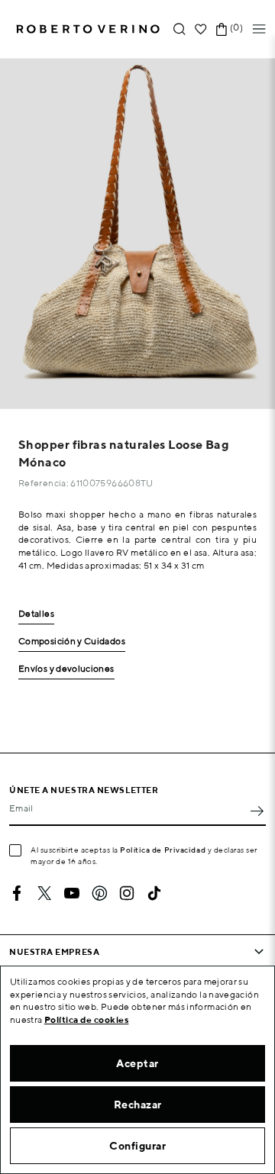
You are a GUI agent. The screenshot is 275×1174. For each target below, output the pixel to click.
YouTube (71, 893)
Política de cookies (86, 1019)
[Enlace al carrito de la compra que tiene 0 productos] (221, 29)
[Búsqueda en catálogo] (179, 29)
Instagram (126, 893)
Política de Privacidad (162, 849)
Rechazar (138, 1104)
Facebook (16, 893)
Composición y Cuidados (71, 642)
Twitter (44, 893)
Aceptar (137, 1063)
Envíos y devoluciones (66, 669)
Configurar (137, 1146)
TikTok (154, 893)
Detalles (36, 614)
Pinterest (99, 893)
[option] (137, 233)
